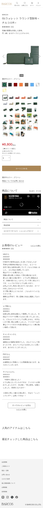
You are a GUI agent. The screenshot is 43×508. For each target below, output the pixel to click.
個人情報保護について (8, 483)
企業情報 (4, 487)
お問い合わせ (6, 474)
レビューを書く (36, 245)
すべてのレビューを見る (21, 405)
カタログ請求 (6, 479)
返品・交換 (5, 470)
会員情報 (4, 462)
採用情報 (4, 491)
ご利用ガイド (6, 466)
